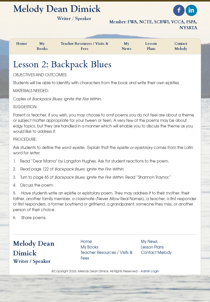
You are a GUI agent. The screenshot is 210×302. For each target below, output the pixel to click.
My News (126, 46)
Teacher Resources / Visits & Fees (85, 46)
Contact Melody (180, 46)
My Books (42, 46)
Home (21, 43)
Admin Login (150, 271)
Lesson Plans (151, 46)
